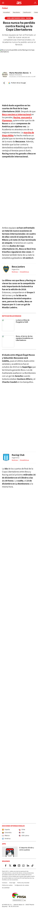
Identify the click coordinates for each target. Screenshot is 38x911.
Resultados (16, 12)
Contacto (4, 883)
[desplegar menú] (3, 2)
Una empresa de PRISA (19, 896)
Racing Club (18, 455)
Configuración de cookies (22, 885)
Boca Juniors (18, 266)
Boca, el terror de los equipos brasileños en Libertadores (24, 338)
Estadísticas (24, 272)
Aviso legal (12, 883)
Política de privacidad (23, 883)
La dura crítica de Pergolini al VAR (22, 321)
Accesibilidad (5, 888)
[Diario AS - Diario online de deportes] (19, 3)
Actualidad (6, 12)
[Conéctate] (35, 3)
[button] (4, 83)
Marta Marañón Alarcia (19, 73)
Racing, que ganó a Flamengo (17, 119)
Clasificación (27, 12)
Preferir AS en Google (18, 83)
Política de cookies (7, 885)
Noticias (15, 272)
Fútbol (5, 8)
